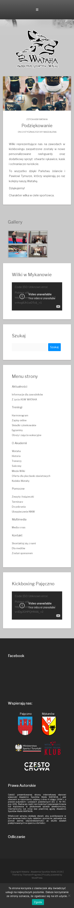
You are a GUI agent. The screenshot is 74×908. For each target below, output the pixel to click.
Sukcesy (16, 465)
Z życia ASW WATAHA (37, 119)
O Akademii (19, 443)
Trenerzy (17, 461)
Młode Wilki (18, 471)
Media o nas (18, 527)
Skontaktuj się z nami (24, 543)
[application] (37, 296)
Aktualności (19, 386)
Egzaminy (17, 430)
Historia (16, 456)
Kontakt (17, 535)
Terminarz (17, 501)
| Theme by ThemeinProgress (38, 873)
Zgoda (38, 902)
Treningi (17, 407)
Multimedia (19, 519)
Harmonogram (20, 415)
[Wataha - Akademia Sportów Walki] (37, 49)
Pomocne (18, 488)
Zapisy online (19, 420)
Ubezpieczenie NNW (23, 511)
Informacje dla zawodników (27, 394)
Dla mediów (18, 548)
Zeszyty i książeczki (23, 496)
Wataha (16, 451)
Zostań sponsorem (22, 553)
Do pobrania (19, 506)
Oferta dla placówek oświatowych (31, 476)
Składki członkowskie (24, 425)
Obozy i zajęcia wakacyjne (26, 435)
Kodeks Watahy (20, 480)
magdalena (49, 132)
